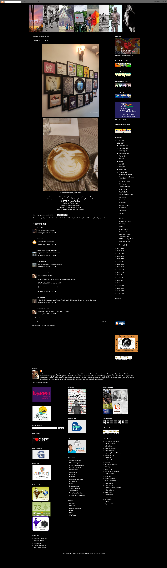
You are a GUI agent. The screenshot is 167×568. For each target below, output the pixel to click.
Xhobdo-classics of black (77, 495)
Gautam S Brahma (75, 467)
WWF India (72, 515)
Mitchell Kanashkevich (76, 479)
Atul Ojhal (108, 457)
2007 (119, 293)
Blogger (102, 553)
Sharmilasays (109, 495)
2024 (119, 248)
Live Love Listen (124, 216)
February (122, 172)
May (120, 164)
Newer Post (36, 322)
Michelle (40, 297)
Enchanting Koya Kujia (126, 194)
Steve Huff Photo (74, 488)
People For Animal (75, 508)
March (121, 169)
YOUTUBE (81, 209)
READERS (122, 218)
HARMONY (122, 208)
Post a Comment (40, 318)
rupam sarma (41, 273)
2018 (119, 264)
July (120, 159)
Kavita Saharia (109, 474)
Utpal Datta (108, 499)
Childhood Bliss (123, 232)
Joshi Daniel (73, 472)
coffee (47, 218)
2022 (119, 253)
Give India (72, 506)
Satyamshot (108, 492)
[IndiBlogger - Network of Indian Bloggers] (40, 500)
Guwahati (58, 218)
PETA (71, 510)
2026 (119, 140)
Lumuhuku (108, 476)
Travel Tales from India (76, 493)
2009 (119, 288)
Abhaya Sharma (110, 443)
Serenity (121, 226)
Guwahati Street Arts (125, 181)
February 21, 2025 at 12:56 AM (46, 255)
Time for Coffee (123, 192)
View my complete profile (40, 382)
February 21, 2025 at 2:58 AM (46, 267)
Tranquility (122, 213)
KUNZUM (72, 474)
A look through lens (75, 460)
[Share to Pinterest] (66, 215)
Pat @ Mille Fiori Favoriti (45, 250)
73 (37, 507)
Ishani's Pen (108, 469)
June (120, 161)
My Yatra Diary (73, 481)
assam (39, 218)
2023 (119, 251)
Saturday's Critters (124, 205)
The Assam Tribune (40, 548)
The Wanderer (73, 491)
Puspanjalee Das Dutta (112, 441)
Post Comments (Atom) (48, 325)
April (120, 167)
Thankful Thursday (74, 205)
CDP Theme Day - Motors (127, 239)
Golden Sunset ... (124, 229)
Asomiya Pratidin (39, 541)
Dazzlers (107, 462)
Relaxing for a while (125, 221)
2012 (119, 280)
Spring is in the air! (124, 186)
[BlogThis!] (60, 215)
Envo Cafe (52, 218)
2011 (119, 283)
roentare (40, 261)
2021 (119, 256)
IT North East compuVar (112, 471)
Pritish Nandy (109, 483)
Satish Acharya (109, 490)
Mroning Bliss (123, 197)
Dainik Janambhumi (40, 545)
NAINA (71, 484)
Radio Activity (109, 485)
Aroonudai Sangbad (40, 538)
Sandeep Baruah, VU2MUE (113, 488)
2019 (119, 261)
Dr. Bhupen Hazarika (111, 464)
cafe (43, 218)
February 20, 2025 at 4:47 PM (46, 233)
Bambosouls (108, 460)
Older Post (104, 322)
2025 (119, 143)
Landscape (122, 210)
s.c (38, 227)
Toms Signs (74, 203)
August (121, 156)
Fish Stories (122, 184)
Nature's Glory (123, 189)
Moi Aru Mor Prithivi (111, 478)
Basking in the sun (124, 241)
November (122, 148)
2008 (119, 291)
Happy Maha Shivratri (125, 174)
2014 (119, 275)
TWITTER (75, 209)
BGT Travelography (75, 463)
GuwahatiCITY (73, 470)
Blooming (122, 224)
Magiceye (72, 477)
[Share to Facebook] (64, 215)
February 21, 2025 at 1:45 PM (46, 291)
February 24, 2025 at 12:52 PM (46, 314)
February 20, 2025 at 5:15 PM (46, 244)
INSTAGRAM (68, 209)
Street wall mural (124, 200)
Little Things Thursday (74, 207)
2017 (119, 267)
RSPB (71, 513)
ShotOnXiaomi (78, 218)
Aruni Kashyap (109, 455)
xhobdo (103, 218)
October (121, 151)
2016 (119, 269)
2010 (119, 285)
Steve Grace (108, 497)
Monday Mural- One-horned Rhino (125, 235)
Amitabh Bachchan (110, 448)
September (122, 153)
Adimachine (108, 446)
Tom (38, 239)
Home (71, 322)
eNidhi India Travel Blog (76, 465)
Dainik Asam (38, 543)
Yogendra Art (109, 504)
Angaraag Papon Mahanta (113, 453)
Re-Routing (122, 202)
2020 (119, 259)
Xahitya (107, 501)
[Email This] (58, 215)
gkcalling (107, 467)
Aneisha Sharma (110, 450)
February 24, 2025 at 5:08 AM (46, 303)
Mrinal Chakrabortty (111, 481)
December (122, 145)
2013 (119, 277)
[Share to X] (62, 215)
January (121, 245)
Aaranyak (72, 503)
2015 (119, 272)
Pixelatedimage (74, 486)
